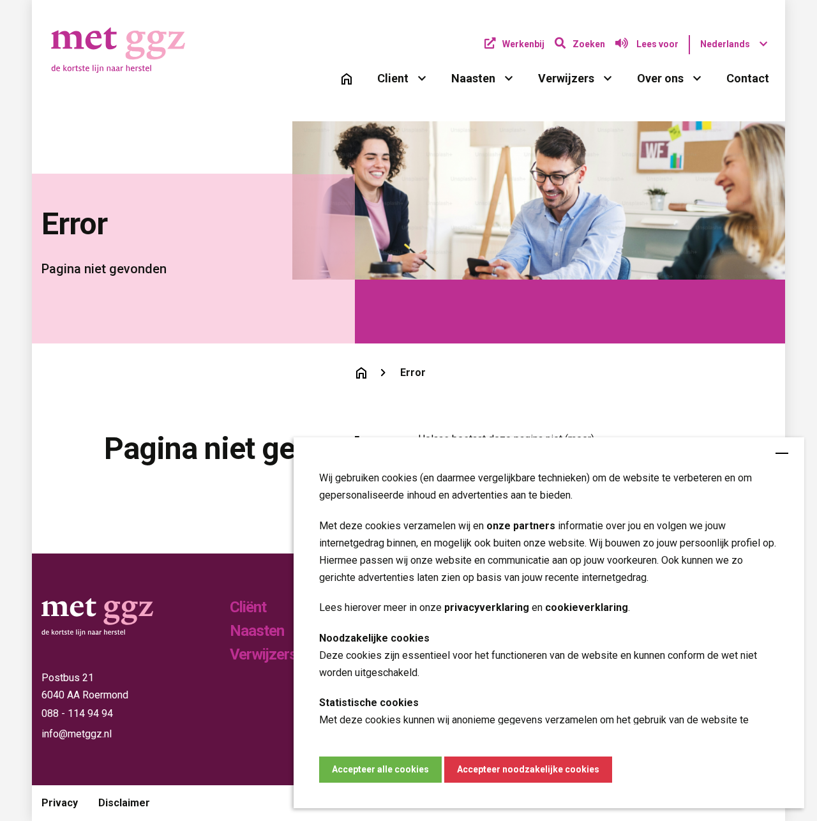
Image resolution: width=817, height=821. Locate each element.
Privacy (59, 803)
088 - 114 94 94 (77, 713)
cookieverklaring (586, 607)
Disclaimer (124, 803)
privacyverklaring (486, 607)
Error (413, 372)
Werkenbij (523, 44)
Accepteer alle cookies (380, 769)
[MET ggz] (131, 50)
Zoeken (589, 44)
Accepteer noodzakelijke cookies (528, 769)
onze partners (520, 525)
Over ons (660, 78)
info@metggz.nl (76, 734)
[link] (346, 79)
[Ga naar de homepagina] (361, 373)
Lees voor (656, 44)
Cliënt (248, 607)
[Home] (346, 78)
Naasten (473, 78)
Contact (747, 78)
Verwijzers (566, 78)
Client (392, 78)
